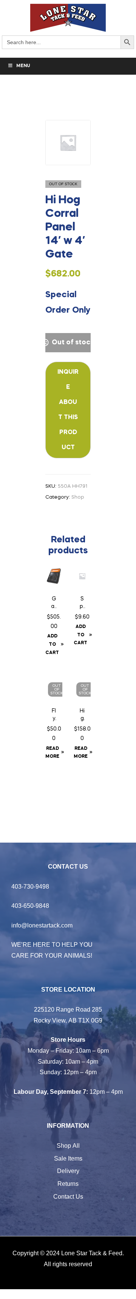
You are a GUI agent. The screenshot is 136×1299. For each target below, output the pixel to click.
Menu (23, 66)
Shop (77, 497)
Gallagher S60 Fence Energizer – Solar (54, 603)
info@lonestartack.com (42, 925)
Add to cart (52, 644)
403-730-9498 (30, 886)
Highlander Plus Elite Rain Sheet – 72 (82, 715)
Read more (52, 752)
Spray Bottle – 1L (82, 603)
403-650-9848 (30, 905)
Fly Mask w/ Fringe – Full (54, 715)
